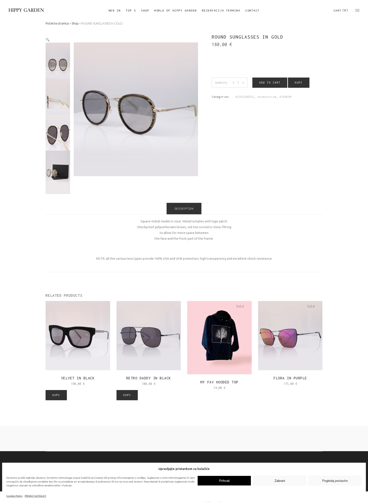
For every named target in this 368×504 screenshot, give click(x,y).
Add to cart (269, 82)
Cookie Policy (14, 495)
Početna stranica (57, 23)
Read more (281, 383)
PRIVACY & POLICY (35, 495)
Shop (75, 23)
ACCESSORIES (244, 96)
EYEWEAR (286, 96)
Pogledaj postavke (335, 480)
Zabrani (280, 480)
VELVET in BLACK (78, 378)
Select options (206, 387)
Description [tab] (184, 208)
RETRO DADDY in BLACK (148, 378)
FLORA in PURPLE (290, 378)
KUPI (298, 82)
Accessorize (266, 96)
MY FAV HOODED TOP (219, 382)
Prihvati (224, 480)
